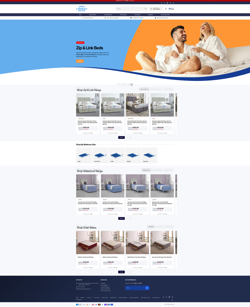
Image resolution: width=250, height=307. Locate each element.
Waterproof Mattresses (157, 170)
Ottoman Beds (159, 226)
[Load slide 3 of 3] (126, 85)
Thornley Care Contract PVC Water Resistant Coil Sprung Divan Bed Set (88, 202)
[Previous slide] (118, 84)
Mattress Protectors (169, 170)
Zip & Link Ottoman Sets (156, 89)
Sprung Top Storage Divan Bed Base (162, 257)
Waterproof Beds (146, 170)
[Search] (145, 8)
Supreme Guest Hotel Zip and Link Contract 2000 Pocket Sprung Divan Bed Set (162, 122)
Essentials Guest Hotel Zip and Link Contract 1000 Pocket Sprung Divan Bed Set (137, 122)
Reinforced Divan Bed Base (110, 257)
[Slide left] (127, 137)
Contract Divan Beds (170, 304)
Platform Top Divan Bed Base (86, 257)
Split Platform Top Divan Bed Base (136, 257)
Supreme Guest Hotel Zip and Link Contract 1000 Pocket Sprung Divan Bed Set (87, 122)
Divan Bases (151, 226)
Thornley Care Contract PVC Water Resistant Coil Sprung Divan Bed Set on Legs (137, 203)
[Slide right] (130, 137)
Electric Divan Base (169, 226)
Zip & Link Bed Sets (144, 89)
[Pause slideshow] (131, 84)
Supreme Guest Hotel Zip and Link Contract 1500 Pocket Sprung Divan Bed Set (112, 122)
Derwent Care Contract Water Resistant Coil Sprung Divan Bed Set (112, 202)
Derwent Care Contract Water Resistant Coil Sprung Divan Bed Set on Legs (162, 203)
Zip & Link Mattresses (168, 89)
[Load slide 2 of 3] (124, 85)
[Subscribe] (147, 288)
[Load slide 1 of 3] (122, 85)
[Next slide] (128, 84)
